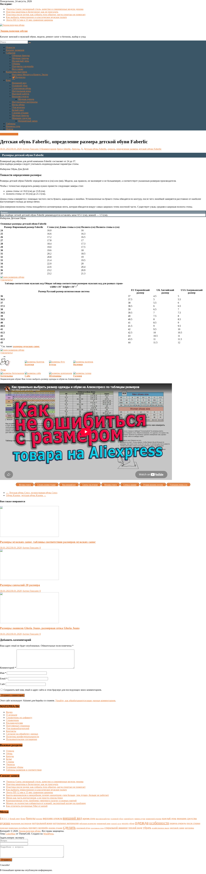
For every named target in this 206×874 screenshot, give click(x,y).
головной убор (117, 819)
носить (125, 823)
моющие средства (187, 818)
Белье (9, 759)
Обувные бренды (21, 55)
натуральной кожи (42, 823)
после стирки (193, 823)
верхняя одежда (52, 818)
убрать (147, 827)
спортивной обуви (83, 828)
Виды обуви (18, 104)
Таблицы (10, 123)
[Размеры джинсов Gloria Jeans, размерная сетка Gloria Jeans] (29, 622)
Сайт (2, 684)
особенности (159, 823)
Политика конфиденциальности (22, 736)
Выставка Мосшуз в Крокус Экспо (30, 74)
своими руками (55, 828)
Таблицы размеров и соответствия (23, 770)
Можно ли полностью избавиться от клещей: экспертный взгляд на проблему (46, 803)
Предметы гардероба (22, 66)
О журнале (11, 715)
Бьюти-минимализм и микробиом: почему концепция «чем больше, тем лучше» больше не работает (57, 795)
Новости (10, 47)
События (10, 53)
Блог (8, 80)
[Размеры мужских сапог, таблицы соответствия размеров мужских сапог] (29, 536)
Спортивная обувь (21, 88)
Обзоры (16, 63)
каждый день (169, 818)
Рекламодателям (14, 723)
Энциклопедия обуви (14, 31)
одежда (111, 149)
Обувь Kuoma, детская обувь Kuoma (26, 495)
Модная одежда (26, 99)
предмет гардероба (38, 828)
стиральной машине (116, 827)
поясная (4, 828)
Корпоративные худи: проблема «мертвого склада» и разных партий (41, 800)
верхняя (39, 819)
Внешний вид (19, 83)
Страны (10, 761)
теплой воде (135, 827)
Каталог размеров (15, 50)
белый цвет (15, 818)
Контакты (11, 731)
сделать (69, 827)
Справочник (12, 720)
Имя (3, 673)
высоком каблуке (103, 819)
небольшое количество (87, 823)
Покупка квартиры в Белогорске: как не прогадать (32, 12)
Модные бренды (20, 115)
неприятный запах (104, 823)
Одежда (10, 751)
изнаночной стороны (153, 819)
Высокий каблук (20, 93)
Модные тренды (20, 58)
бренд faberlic (64, 149)
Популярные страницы (18, 725)
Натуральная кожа (21, 91)
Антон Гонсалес (31, 149)
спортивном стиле (97, 828)
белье (23, 818)
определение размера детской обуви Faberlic (139, 149)
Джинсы (10, 764)
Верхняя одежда (20, 96)
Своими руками (20, 112)
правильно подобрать (18, 828)
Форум (9, 129)
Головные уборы (14, 767)
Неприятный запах (28, 121)
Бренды (10, 756)
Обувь (9, 753)
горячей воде (129, 819)
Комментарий (8, 667)
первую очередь (178, 823)
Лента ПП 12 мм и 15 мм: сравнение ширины (29, 20)
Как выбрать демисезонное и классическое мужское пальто (36, 17)
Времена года (13, 126)
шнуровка (189, 828)
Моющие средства (21, 118)
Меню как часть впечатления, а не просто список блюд (34, 798)
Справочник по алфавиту (19, 717)
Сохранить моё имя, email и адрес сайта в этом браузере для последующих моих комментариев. (53, 690)
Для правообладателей (17, 728)
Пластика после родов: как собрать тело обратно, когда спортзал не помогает (46, 14)
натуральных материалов (66, 823)
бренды (76, 149)
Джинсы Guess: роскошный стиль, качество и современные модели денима (44, 9)
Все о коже (17, 69)
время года (89, 818)
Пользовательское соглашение (21, 739)
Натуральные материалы (25, 102)
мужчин (5, 823)
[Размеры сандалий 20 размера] (29, 579)
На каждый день (20, 61)
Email (3, 678)
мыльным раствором (21, 823)
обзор (131, 823)
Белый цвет (18, 110)
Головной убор (19, 85)
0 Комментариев (48, 149)
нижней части (116, 823)
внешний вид (72, 818)
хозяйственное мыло (160, 828)
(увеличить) (6, 280)
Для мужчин (18, 107)
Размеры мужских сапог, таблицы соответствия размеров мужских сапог (48, 542)
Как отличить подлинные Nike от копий (27, 806)
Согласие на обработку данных (22, 734)
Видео (9, 712)
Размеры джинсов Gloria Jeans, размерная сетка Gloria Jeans (39, 628)
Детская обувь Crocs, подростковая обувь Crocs (31, 492)
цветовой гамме (177, 828)
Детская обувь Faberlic (95, 149)
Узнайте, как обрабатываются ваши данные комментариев (85, 700)
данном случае (139, 819)
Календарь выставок (16, 71)
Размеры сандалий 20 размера (20, 585)
